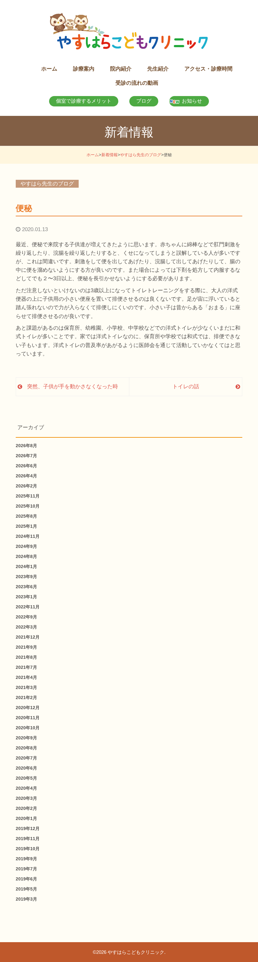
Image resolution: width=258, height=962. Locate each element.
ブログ (143, 101)
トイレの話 (185, 387)
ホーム (93, 154)
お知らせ (192, 101)
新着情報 (109, 154)
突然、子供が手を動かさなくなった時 (72, 387)
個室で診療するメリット (83, 101)
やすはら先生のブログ (140, 154)
